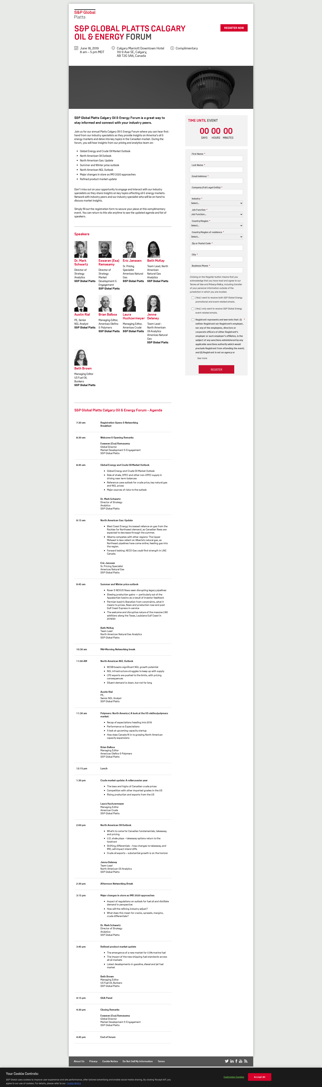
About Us (79, 1061)
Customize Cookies (234, 1076)
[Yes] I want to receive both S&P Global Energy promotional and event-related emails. (218, 299)
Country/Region (201, 221)
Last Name (198, 165)
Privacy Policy (216, 284)
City (195, 254)
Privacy (93, 1061)
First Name (198, 153)
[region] (161, 1077)
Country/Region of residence (208, 232)
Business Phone (201, 265)
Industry (197, 198)
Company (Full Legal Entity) (207, 187)
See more (202, 358)
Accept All (259, 1076)
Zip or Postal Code (202, 243)
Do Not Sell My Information (138, 1061)
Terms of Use (197, 284)
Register (216, 369)
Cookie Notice (110, 1061)
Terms (161, 1061)
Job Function (199, 209)
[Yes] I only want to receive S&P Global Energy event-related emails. (218, 310)
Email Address (200, 176)
